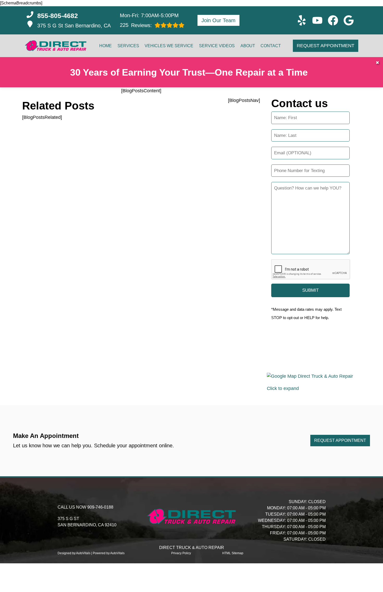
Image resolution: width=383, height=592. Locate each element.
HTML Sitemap (232, 553)
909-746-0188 (100, 507)
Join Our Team (218, 20)
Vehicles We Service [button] (169, 46)
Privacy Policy (181, 553)
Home (105, 46)
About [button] (247, 46)
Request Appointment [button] (325, 45)
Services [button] (128, 46)
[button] (301, 20)
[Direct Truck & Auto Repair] (56, 46)
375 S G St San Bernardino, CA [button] (74, 25)
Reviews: (136, 25)
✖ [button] (377, 62)
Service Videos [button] (217, 46)
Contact (271, 46)
